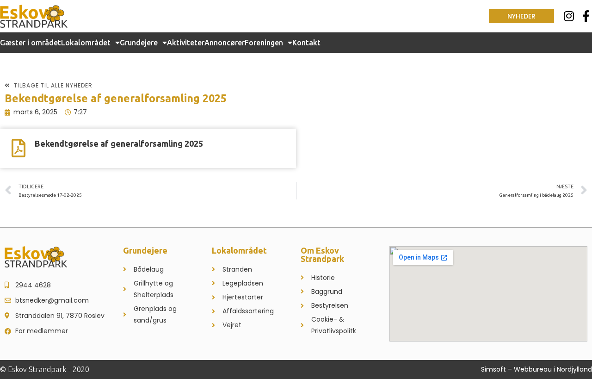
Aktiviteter (185, 42)
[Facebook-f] (586, 16)
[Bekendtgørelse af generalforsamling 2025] (18, 148)
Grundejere (139, 42)
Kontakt (306, 42)
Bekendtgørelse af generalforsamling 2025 (119, 143)
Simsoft (493, 369)
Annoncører (224, 42)
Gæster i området (30, 42)
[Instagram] (569, 16)
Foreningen (264, 42)
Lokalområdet (86, 42)
